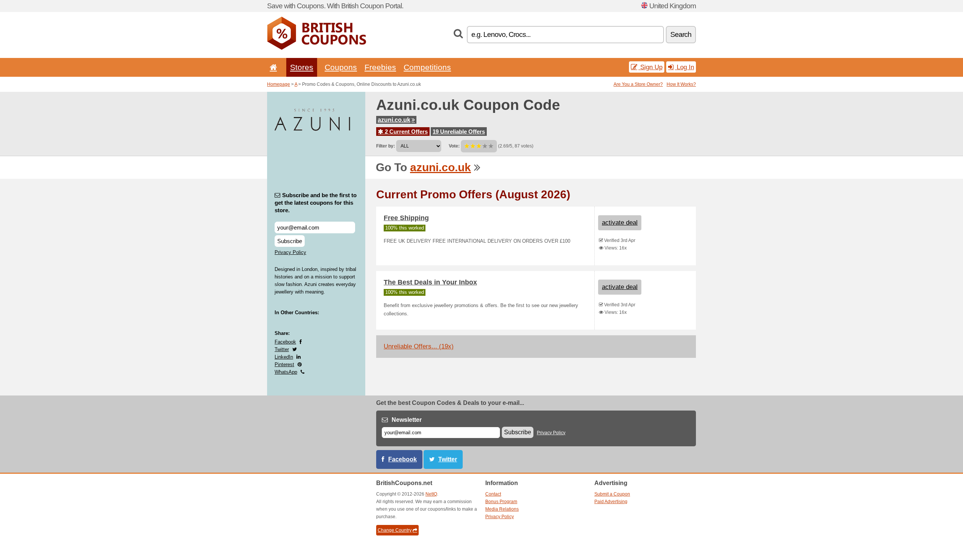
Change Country (395, 530)
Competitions (427, 67)
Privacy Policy (290, 252)
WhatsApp (286, 372)
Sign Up (650, 67)
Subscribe (289, 241)
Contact (493, 494)
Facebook (285, 342)
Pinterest (284, 364)
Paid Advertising (610, 501)
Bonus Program (501, 501)
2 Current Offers (405, 131)
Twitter (282, 349)
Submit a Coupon (612, 494)
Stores (301, 67)
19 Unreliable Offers (459, 131)
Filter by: (385, 146)
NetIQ (431, 494)
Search (680, 34)
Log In (684, 67)
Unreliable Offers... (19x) (419, 346)
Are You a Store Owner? (638, 84)
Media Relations (502, 509)
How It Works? (681, 84)
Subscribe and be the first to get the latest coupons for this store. (316, 202)
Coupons (341, 67)
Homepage (278, 84)
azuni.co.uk (394, 120)
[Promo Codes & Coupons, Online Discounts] (316, 48)
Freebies (380, 67)
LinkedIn (284, 357)
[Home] (272, 67)
